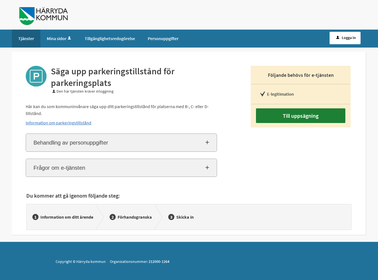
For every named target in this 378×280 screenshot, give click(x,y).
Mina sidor (56, 38)
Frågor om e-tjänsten (59, 168)
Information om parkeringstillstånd (58, 122)
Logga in (349, 37)
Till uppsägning (301, 115)
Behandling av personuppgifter (70, 143)
